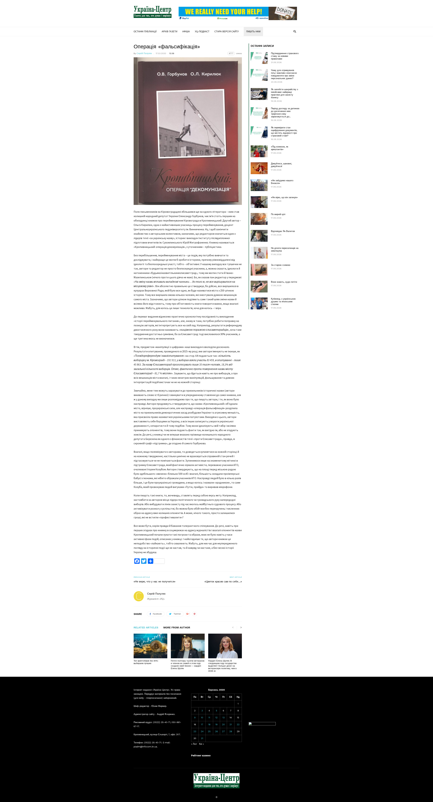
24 (202, 731)
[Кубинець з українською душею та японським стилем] (259, 303)
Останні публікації (145, 31)
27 (223, 731)
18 (209, 724)
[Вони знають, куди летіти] (259, 286)
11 (209, 717)
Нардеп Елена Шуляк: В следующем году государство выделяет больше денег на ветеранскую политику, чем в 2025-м (222, 666)
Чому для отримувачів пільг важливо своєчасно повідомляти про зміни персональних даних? (284, 74)
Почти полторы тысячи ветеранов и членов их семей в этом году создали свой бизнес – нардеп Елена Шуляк (187, 665)
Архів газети (169, 31)
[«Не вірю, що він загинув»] (259, 202)
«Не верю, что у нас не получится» (154, 581)
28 (230, 731)
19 (216, 724)
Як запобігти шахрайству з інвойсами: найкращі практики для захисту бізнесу (284, 93)
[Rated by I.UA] (262, 724)
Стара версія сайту (226, 31)
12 (216, 717)
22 (238, 724)
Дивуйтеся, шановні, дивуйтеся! (281, 165)
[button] (294, 31)
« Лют (194, 744)
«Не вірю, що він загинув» (284, 197)
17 (202, 724)
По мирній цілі (278, 214)
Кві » (201, 744)
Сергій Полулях (144, 53)
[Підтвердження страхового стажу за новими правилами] (259, 58)
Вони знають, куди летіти (284, 282)
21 (231, 724)
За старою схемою (280, 265)
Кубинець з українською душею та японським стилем (283, 301)
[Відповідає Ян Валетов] (259, 236)
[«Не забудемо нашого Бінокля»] (259, 185)
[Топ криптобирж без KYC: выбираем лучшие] (150, 646)
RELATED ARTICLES (146, 627)
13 (223, 717)
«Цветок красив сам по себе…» (223, 581)
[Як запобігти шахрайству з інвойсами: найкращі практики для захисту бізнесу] (259, 94)
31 (202, 738)
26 (216, 731)
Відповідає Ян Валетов (283, 231)
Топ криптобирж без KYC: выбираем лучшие (146, 662)
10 (202, 717)
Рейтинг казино (201, 755)
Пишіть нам (253, 31)
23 (194, 731)
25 (209, 731)
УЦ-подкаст (202, 31)
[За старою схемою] (259, 270)
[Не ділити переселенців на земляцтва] (259, 253)
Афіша (186, 31)
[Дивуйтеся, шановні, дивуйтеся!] (259, 168)
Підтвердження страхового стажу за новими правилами (285, 56)
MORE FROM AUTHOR (176, 627)
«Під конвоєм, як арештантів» (279, 148)
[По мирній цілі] (259, 219)
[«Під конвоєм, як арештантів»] (259, 151)
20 (223, 724)
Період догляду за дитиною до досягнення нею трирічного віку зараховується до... (285, 112)
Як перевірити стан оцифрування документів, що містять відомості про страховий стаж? (284, 131)
